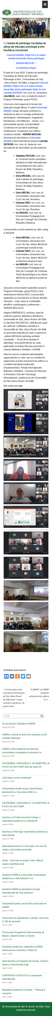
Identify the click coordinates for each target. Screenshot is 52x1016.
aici (20, 385)
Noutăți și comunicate (16, 50)
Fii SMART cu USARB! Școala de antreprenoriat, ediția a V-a (39, 694)
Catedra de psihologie (18, 43)
